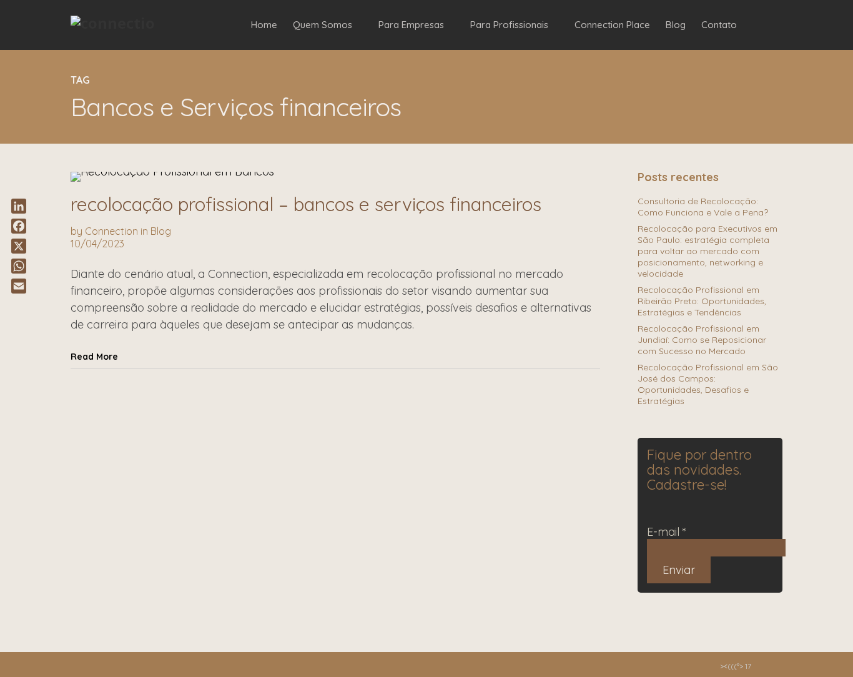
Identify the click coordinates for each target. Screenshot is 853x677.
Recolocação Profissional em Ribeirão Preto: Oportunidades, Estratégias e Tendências (702, 301)
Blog (160, 231)
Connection (111, 231)
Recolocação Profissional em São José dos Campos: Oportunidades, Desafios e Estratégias (708, 384)
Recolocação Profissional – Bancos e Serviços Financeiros (306, 204)
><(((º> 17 (735, 666)
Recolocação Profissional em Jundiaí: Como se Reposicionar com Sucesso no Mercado (702, 340)
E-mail (666, 532)
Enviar (679, 570)
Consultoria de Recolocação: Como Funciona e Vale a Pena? (703, 206)
